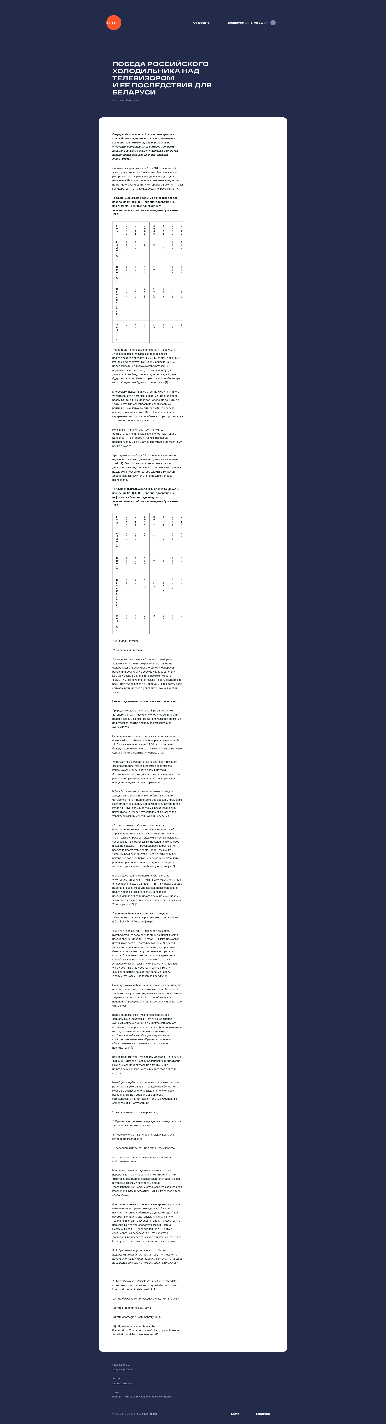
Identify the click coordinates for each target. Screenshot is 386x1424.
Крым (134, 1396)
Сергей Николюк (125, 100)
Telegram (262, 1413)
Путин (126, 1396)
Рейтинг (117, 1396)
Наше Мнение (113, 22)
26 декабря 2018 (122, 1369)
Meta (235, 1413)
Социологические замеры (155, 1396)
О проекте (201, 22)
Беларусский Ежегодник (248, 22)
